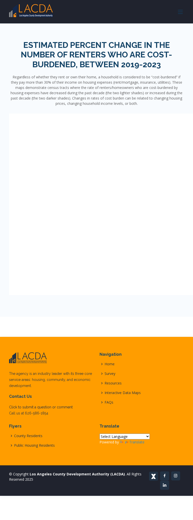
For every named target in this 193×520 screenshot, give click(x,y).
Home (110, 364)
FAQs (109, 402)
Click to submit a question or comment (41, 407)
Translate (136, 442)
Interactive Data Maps (123, 393)
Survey (110, 373)
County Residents (28, 436)
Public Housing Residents (34, 445)
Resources (113, 383)
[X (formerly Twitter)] (153, 476)
